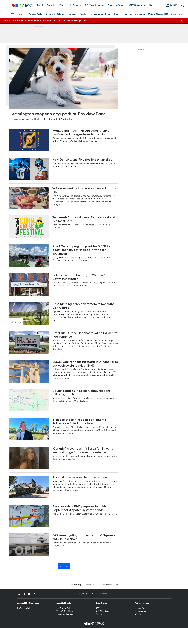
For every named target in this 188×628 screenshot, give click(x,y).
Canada (51, 5)
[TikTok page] (23, 593)
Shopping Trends (116, 5)
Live (151, 5)
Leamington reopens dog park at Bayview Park (57, 113)
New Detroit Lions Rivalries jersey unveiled (82, 159)
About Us (128, 14)
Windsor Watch (36, 14)
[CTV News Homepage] (22, 5)
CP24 (98, 608)
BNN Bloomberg (102, 611)
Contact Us (140, 14)
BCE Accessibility (24, 608)
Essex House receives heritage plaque (79, 477)
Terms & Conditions (64, 611)
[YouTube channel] (29, 593)
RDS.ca (138, 614)
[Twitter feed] (18, 593)
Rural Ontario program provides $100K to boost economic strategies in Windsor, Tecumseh (81, 250)
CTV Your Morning (94, 5)
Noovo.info (139, 608)
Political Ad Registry (64, 614)
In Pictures (75, 5)
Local (40, 5)
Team (116, 585)
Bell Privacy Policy (64, 608)
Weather (83, 14)
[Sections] (5, 5)
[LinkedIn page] (34, 593)
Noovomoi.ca (140, 611)
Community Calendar (55, 14)
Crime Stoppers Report (100, 14)
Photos (117, 14)
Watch (62, 5)
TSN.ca (99, 614)
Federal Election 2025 (158, 14)
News (173, 14)
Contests (72, 14)
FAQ (97, 585)
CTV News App (76, 585)
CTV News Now (137, 5)
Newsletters (107, 585)
